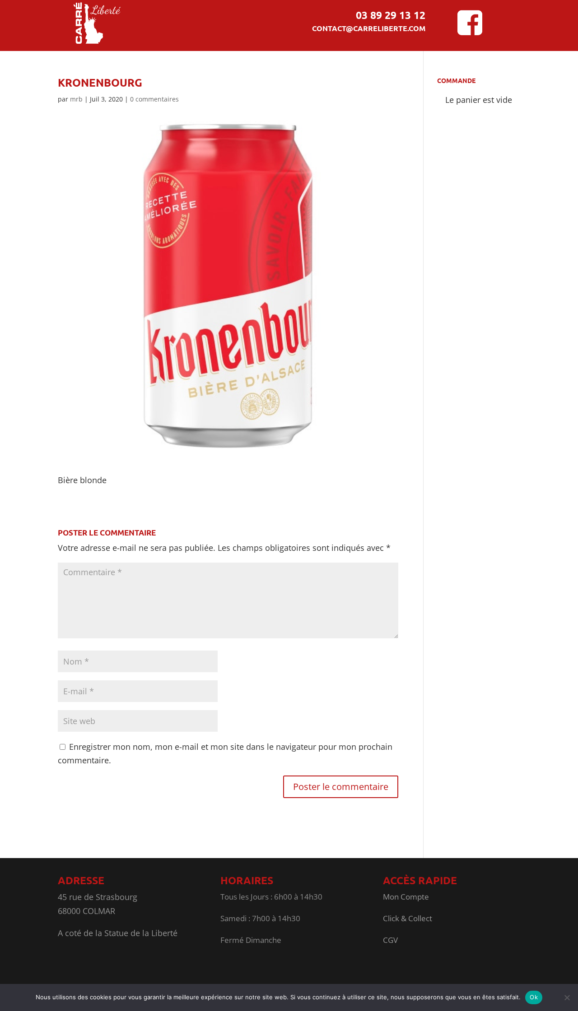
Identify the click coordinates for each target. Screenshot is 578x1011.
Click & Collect (407, 918)
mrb (76, 99)
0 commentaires (154, 99)
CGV (390, 940)
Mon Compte (406, 896)
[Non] (566, 997)
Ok (534, 997)
